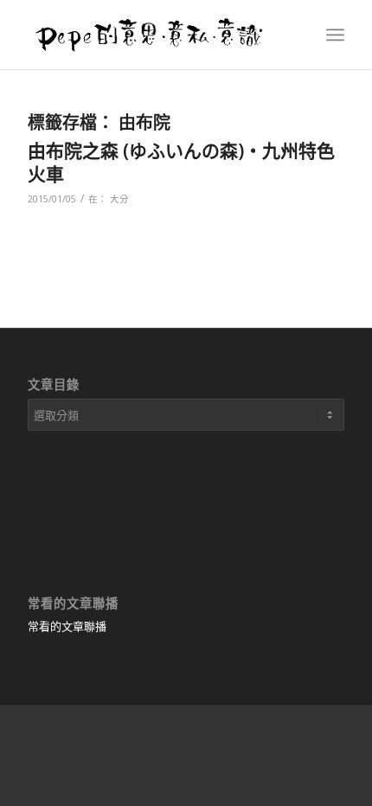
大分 (119, 199)
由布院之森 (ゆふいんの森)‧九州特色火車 (181, 162)
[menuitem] (335, 34)
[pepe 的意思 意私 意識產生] (154, 34)
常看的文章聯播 (67, 626)
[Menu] (335, 34)
